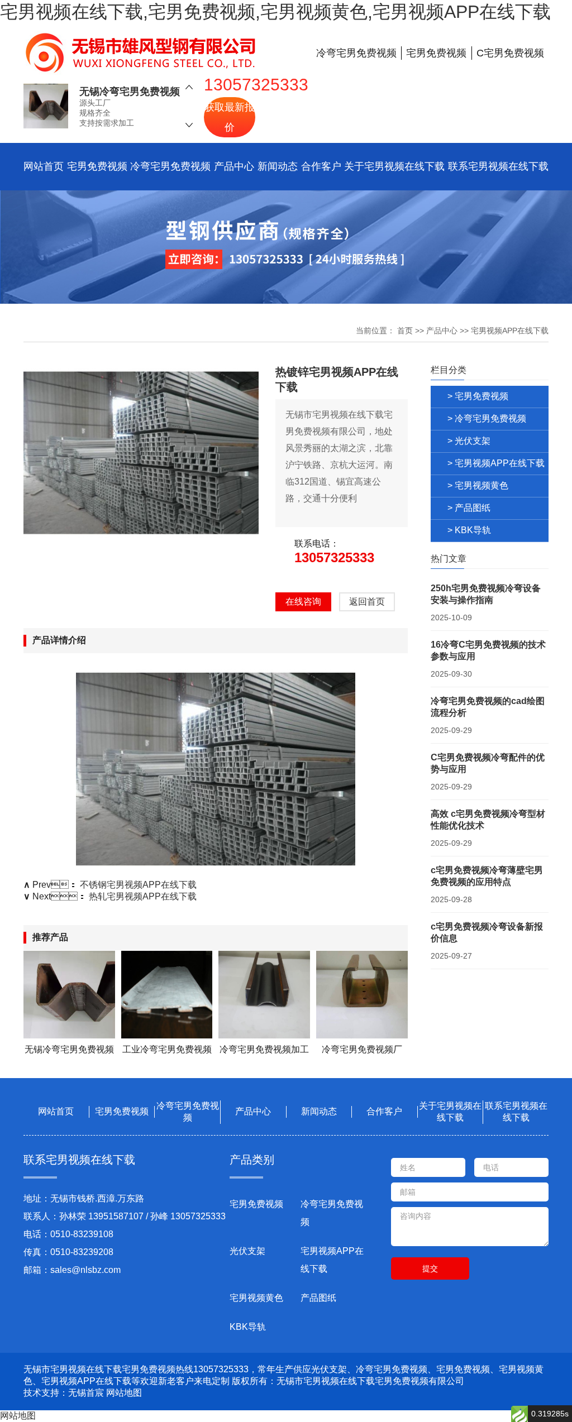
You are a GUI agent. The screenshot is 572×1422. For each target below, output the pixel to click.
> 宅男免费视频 (477, 396)
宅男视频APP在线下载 (510, 330)
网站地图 (124, 1392)
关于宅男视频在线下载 (394, 166)
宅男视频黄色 (256, 1298)
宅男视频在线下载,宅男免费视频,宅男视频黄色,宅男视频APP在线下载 (275, 12)
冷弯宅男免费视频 (170, 166)
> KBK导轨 (469, 530)
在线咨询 (303, 601)
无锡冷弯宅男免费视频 (129, 91)
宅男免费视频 (97, 166)
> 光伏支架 (468, 441)
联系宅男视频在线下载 (498, 166)
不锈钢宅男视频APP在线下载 (138, 884)
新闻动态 (278, 166)
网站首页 (43, 166)
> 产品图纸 (468, 508)
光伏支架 (247, 1251)
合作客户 (321, 166)
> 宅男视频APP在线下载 (496, 463)
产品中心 (234, 166)
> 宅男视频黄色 (477, 485)
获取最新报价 (229, 117)
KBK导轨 (248, 1327)
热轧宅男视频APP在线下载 (143, 896)
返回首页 (367, 601)
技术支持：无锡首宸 (63, 1392)
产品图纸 (318, 1298)
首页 (405, 330)
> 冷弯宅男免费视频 (486, 418)
